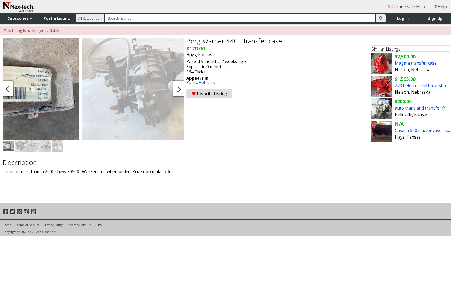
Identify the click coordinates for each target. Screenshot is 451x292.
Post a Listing (57, 18)
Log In (403, 18)
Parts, (192, 82)
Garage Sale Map (407, 6)
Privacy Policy (53, 225)
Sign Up (435, 18)
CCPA (98, 225)
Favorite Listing (211, 93)
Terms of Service (27, 225)
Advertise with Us (79, 225)
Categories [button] (18, 18)
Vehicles (207, 82)
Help (442, 6)
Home (7, 225)
